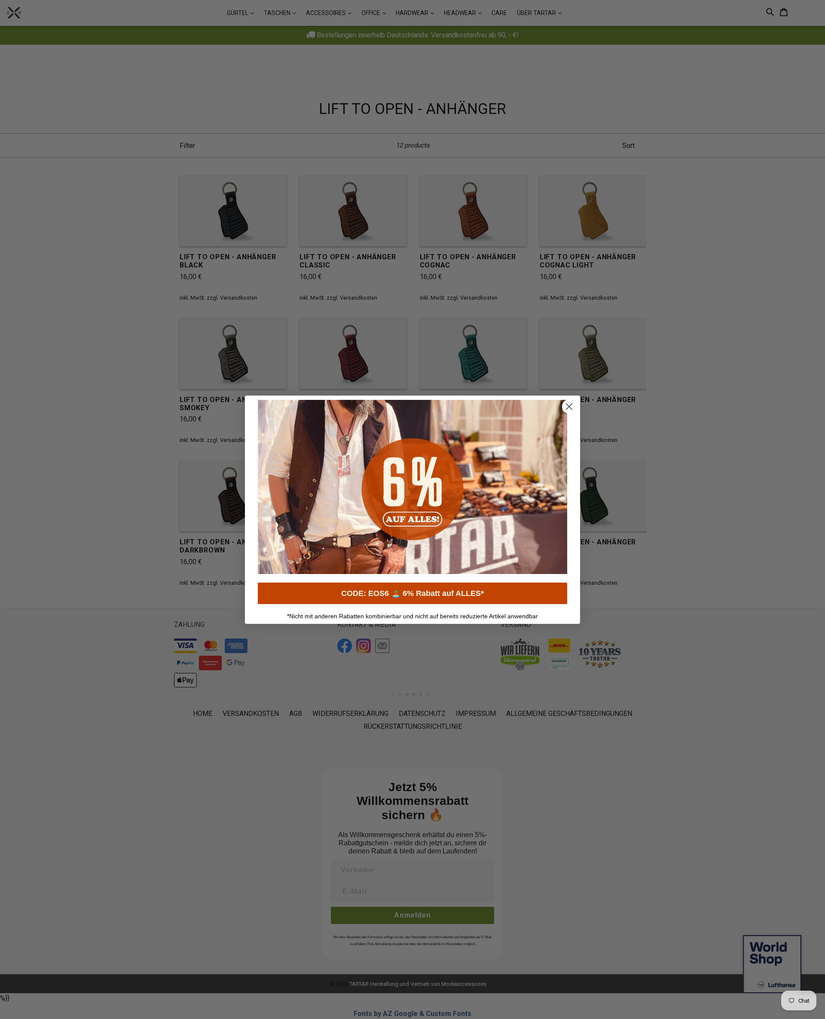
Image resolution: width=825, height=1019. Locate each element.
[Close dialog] (569, 406)
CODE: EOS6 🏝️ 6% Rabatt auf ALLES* (412, 593)
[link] (412, 487)
